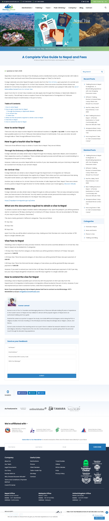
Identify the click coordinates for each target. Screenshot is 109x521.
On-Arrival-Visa (12, 113)
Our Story (8, 470)
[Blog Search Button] (102, 72)
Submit (41, 376)
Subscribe (97, 447)
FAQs (57, 470)
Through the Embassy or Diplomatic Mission (20, 111)
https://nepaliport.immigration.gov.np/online (20, 201)
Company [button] (72, 8)
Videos (58, 464)
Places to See (90, 234)
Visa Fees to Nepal (11, 120)
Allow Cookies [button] (99, 518)
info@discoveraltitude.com (29, 292)
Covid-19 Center (10, 485)
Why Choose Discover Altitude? (15, 477)
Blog (42, 49)
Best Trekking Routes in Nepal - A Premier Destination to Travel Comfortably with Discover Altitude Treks (93, 120)
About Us (8, 461)
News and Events (50, 49)
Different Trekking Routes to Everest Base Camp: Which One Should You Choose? (93, 100)
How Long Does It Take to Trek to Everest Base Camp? (93, 139)
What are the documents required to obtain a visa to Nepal (24, 118)
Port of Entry (53, 82)
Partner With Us (10, 473)
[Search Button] (105, 7)
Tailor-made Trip (98, 1)
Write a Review (60, 467)
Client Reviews (35, 467)
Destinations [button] (27, 8)
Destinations (34, 461)
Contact (33, 477)
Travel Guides (60, 461)
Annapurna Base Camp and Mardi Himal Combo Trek (93, 130)
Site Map (33, 473)
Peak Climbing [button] (59, 8)
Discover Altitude (70, 184)
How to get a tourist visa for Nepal (17, 109)
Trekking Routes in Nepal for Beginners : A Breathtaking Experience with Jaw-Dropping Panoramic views (93, 88)
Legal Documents (10, 467)
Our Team (8, 464)
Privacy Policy (60, 473)
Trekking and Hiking (92, 238)
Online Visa (10, 115)
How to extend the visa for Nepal (16, 122)
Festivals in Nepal (91, 227)
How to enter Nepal (12, 107)
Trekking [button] (38, 8)
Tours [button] (48, 8)
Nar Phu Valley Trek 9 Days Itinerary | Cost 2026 (92, 110)
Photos (32, 464)
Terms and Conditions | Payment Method (16, 481)
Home (38, 49)
